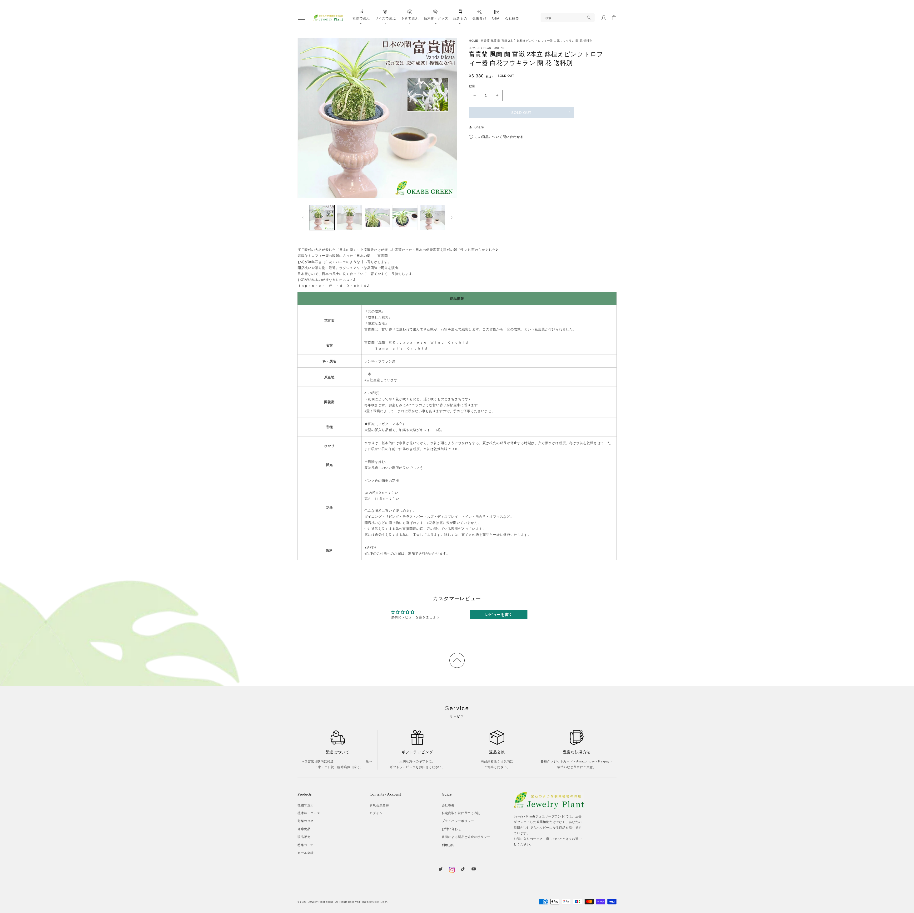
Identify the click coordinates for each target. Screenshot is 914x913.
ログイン (376, 813)
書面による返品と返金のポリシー (466, 836)
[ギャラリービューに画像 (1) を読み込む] (321, 217)
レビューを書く (499, 614)
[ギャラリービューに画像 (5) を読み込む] (432, 217)
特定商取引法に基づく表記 (461, 813)
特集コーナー (307, 844)
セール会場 (306, 852)
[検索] (589, 18)
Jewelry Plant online (321, 901)
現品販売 (304, 836)
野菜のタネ (306, 820)
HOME (473, 40)
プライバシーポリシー (458, 820)
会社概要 (448, 805)
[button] (301, 17)
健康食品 (304, 829)
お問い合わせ (451, 829)
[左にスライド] (303, 217)
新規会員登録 (379, 805)
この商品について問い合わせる (499, 136)
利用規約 (448, 844)
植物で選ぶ (306, 805)
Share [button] (479, 127)
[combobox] (568, 17)
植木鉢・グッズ (309, 813)
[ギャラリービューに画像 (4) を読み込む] (404, 217)
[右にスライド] (452, 217)
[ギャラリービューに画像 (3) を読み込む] (377, 217)
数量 (472, 86)
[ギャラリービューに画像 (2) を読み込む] (349, 217)
